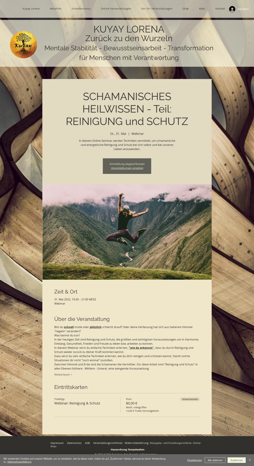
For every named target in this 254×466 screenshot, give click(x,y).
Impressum (57, 443)
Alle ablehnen (215, 460)
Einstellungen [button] (194, 460)
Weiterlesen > (63, 374)
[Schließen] (250, 460)
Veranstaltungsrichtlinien (108, 443)
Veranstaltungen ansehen (127, 168)
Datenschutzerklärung (19, 461)
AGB (88, 443)
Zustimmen (237, 460)
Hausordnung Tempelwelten (127, 449)
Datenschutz (74, 443)
